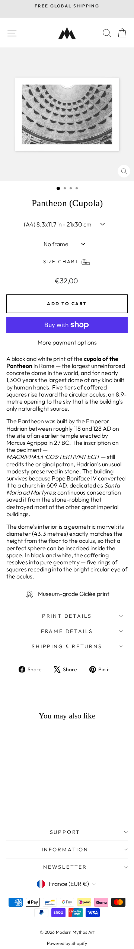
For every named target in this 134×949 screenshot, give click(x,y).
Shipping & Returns (67, 646)
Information (65, 849)
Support (65, 832)
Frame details (67, 631)
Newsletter (65, 867)
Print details (67, 616)
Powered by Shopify (67, 943)
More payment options (67, 342)
